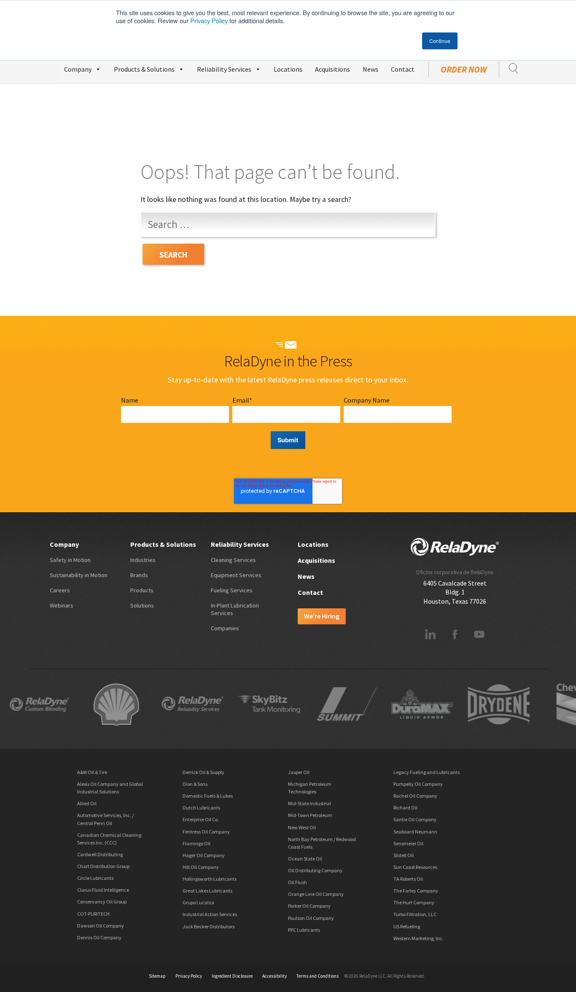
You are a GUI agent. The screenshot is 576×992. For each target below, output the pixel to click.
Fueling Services (232, 590)
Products (141, 590)
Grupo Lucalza (198, 902)
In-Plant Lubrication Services (235, 609)
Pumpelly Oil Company (418, 784)
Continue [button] (439, 40)
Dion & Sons (195, 784)
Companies (225, 628)
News (370, 69)
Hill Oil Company (201, 867)
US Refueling (406, 926)
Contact (403, 69)
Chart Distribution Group (103, 866)
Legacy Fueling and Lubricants (426, 772)
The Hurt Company (413, 902)
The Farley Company (415, 890)
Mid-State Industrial (309, 803)
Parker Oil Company (309, 906)
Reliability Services (224, 69)
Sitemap (157, 976)
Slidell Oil (403, 855)
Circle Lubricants (95, 878)
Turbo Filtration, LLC (414, 914)
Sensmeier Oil (408, 843)
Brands (139, 575)
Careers (60, 590)
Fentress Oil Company (206, 831)
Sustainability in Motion (79, 575)
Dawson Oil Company (100, 925)
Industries (143, 560)
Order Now (464, 69)
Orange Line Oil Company (316, 894)
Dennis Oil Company (99, 937)
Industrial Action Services (210, 914)
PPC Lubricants (304, 930)
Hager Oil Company (204, 855)
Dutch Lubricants (201, 807)
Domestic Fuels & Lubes (208, 796)
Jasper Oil (299, 772)
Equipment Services (236, 575)
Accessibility (274, 976)
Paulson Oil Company (311, 918)
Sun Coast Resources (415, 867)
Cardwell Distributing (100, 854)
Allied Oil (87, 803)
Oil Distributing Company (315, 870)
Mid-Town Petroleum (310, 815)
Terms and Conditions (317, 976)
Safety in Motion (70, 560)
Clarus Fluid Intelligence (103, 890)
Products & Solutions (144, 69)
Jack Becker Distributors (208, 926)
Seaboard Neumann (415, 831)
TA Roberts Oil (408, 879)
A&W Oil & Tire (92, 772)
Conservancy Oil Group (102, 901)
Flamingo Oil (196, 843)
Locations (288, 69)
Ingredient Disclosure (232, 976)
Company (78, 69)
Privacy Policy (209, 20)
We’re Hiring (321, 616)
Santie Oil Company (414, 819)
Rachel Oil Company (415, 796)
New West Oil (302, 827)
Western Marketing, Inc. (418, 938)
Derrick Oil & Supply (203, 772)
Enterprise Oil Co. (201, 819)
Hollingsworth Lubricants (210, 879)
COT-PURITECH (93, 914)
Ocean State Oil (305, 858)
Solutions (142, 605)
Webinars (61, 605)
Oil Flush (297, 882)
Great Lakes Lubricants (207, 890)
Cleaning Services (233, 560)
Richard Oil (405, 807)
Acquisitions (332, 69)
